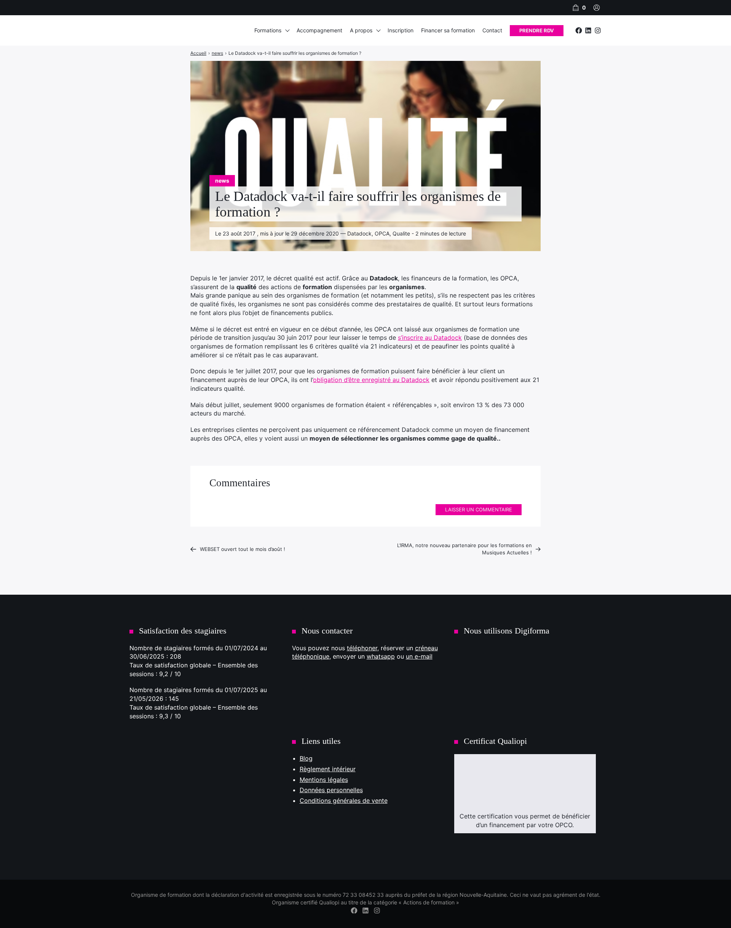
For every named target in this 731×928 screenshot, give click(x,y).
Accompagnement (319, 30)
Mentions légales (324, 779)
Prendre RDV (536, 30)
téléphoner (362, 648)
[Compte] (597, 7)
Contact (492, 30)
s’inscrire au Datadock (430, 337)
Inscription (400, 30)
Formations (267, 30)
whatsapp (381, 656)
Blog (306, 758)
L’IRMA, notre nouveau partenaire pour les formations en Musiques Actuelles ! (464, 549)
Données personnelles (331, 790)
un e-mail (419, 656)
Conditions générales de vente (344, 800)
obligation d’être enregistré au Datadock (371, 380)
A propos (361, 30)
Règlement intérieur (328, 769)
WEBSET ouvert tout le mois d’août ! (242, 549)
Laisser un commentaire (478, 509)
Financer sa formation (448, 30)
